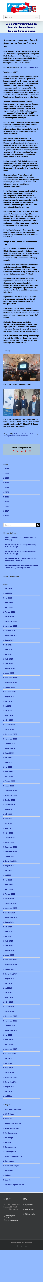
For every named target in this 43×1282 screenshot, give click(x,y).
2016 (7, 516)
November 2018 (11, 1021)
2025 (7, 473)
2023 (7, 483)
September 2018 (11, 1030)
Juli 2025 (8, 645)
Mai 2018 (8, 1035)
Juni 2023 (8, 762)
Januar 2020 (9, 955)
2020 (7, 497)
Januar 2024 (9, 729)
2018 (7, 506)
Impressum (29, 1204)
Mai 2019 (8, 993)
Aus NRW (8, 1142)
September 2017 (11, 1054)
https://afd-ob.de (12, 1220)
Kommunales (14, 436)
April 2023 (9, 772)
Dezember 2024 (11, 678)
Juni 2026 (8, 593)
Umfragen (8, 1175)
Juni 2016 (8, 1096)
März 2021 (9, 889)
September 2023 (11, 748)
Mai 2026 (8, 598)
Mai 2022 (8, 823)
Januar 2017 (9, 1072)
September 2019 (11, 974)
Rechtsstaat (9, 1170)
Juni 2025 (8, 649)
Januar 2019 (9, 1011)
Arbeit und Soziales (12, 1128)
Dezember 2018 (11, 1016)
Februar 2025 (10, 668)
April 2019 (9, 997)
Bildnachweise (30, 1214)
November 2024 (11, 682)
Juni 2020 (8, 931)
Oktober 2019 (10, 969)
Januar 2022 (9, 842)
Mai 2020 (8, 936)
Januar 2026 (9, 617)
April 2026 (9, 603)
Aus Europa (6, 436)
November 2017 (11, 1049)
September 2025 (11, 635)
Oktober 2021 (10, 856)
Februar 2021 (10, 894)
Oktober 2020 (10, 913)
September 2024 (11, 692)
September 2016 (11, 1082)
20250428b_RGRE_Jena (29, 67)
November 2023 (11, 739)
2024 (7, 478)
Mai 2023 (8, 767)
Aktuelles (24, 434)
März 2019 (9, 1002)
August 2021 (9, 866)
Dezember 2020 (11, 903)
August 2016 (9, 1087)
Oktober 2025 (10, 631)
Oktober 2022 (10, 800)
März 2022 (9, 833)
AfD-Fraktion (17, 434)
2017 (7, 511)
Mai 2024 (8, 711)
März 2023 (9, 776)
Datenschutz (29, 1209)
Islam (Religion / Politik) (13, 1156)
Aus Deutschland (32, 434)
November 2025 (11, 626)
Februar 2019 (10, 1007)
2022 (7, 487)
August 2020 (9, 922)
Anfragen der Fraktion (13, 1123)
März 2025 (9, 664)
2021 (7, 492)
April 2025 (9, 659)
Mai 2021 (8, 880)
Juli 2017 (8, 1058)
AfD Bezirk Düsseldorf (13, 1109)
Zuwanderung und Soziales (14, 1184)
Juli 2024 (8, 701)
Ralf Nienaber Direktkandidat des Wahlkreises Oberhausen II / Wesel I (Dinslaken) (21, 566)
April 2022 (9, 828)
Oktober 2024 (10, 687)
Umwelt (7, 1180)
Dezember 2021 (11, 847)
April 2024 (9, 715)
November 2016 (11, 1077)
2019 (7, 501)
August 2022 (9, 809)
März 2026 (9, 607)
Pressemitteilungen (12, 1166)
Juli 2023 (8, 758)
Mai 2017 (8, 1063)
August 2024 (9, 696)
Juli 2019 (8, 983)
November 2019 (11, 964)
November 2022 (11, 795)
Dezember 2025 (11, 621)
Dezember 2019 (11, 960)
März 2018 (9, 1044)
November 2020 (11, 908)
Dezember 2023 (11, 734)
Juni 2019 (8, 988)
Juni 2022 (8, 819)
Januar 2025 (9, 673)
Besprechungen (10, 1147)
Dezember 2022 (11, 790)
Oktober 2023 (10, 743)
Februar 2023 (10, 781)
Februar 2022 (10, 838)
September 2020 (11, 917)
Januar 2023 (9, 786)
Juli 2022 (8, 814)
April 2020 (9, 941)
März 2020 (9, 946)
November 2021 (11, 852)
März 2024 (9, 720)
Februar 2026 (10, 612)
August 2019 (9, 979)
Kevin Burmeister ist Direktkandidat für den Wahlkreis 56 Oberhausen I (20, 559)
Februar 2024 (10, 725)
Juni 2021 (8, 875)
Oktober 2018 (10, 1025)
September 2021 (11, 861)
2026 (7, 469)
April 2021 (9, 884)
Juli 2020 (8, 927)
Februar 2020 (10, 950)
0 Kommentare (23, 436)
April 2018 (9, 1040)
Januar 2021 (9, 899)
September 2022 (11, 805)
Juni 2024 (8, 706)
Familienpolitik (10, 1152)
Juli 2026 (8, 588)
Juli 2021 (8, 870)
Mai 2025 (8, 654)
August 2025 (9, 640)
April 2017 (9, 1068)
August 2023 (9, 753)
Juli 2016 (8, 1091)
